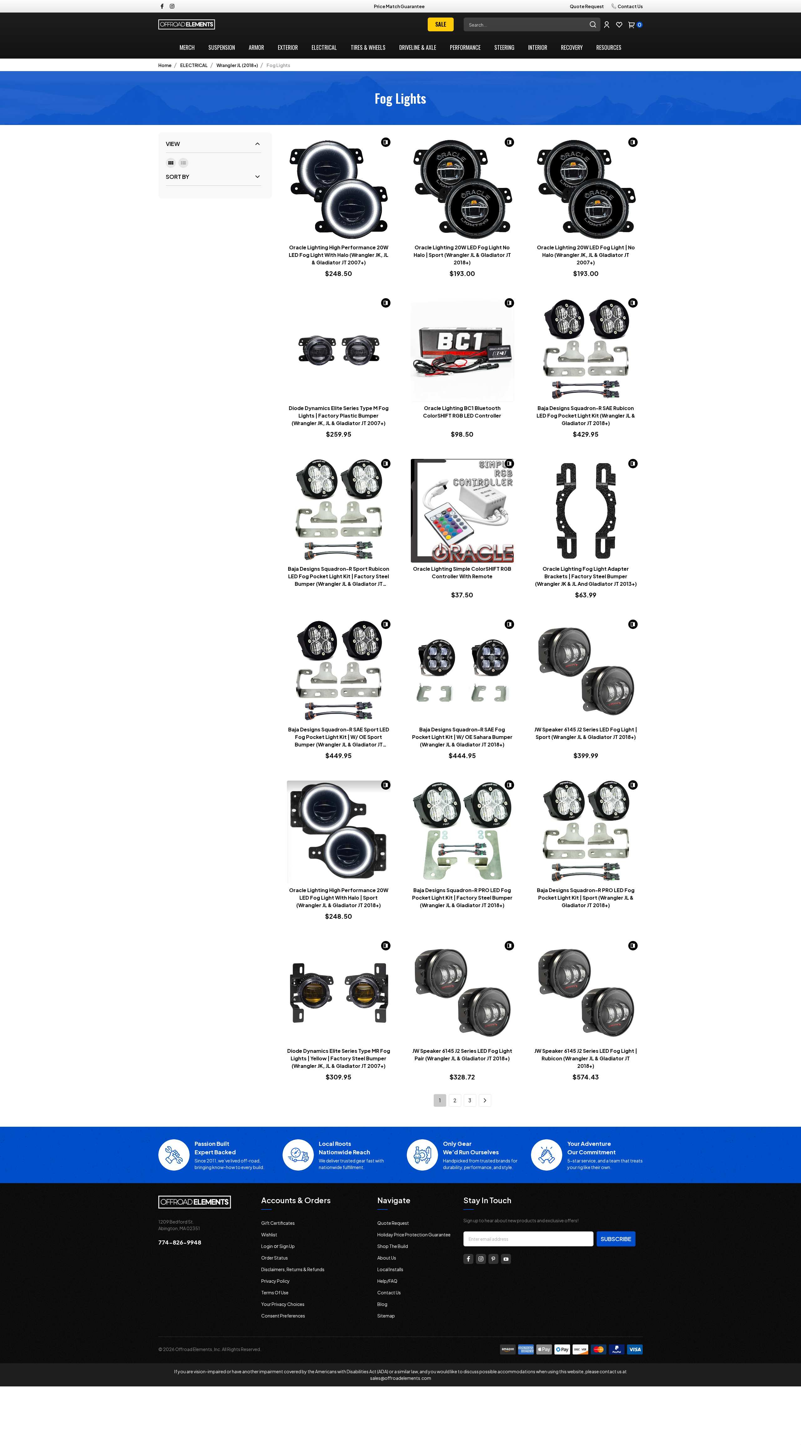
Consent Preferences (283, 1315)
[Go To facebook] (468, 1259)
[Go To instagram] (481, 1259)
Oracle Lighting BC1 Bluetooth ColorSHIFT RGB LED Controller (462, 412)
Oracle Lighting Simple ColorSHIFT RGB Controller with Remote (462, 572)
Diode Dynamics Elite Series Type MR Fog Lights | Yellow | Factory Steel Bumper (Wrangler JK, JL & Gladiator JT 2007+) (338, 1058)
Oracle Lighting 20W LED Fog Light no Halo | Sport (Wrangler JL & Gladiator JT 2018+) (462, 255)
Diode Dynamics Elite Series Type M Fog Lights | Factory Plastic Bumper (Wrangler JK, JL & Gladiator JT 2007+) (339, 415)
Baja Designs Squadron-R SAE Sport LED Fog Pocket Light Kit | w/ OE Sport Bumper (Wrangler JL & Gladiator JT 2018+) (338, 737)
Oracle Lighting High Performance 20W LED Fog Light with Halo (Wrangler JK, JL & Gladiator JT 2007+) (338, 255)
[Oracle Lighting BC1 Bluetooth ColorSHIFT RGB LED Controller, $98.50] (462, 350)
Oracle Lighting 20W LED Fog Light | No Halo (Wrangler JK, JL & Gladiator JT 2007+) (586, 255)
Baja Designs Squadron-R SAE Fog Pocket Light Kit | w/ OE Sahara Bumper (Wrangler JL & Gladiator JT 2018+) (462, 737)
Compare (385, 142)
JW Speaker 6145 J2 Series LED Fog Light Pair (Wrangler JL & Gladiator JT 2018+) (462, 1054)
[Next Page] (485, 1100)
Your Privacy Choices (282, 1304)
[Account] (606, 24)
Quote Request (587, 6)
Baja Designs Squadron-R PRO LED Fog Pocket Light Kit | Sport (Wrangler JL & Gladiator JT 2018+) (586, 897)
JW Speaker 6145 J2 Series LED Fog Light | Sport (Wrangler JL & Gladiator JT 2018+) (585, 733)
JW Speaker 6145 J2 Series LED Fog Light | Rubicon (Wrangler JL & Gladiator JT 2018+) (585, 1058)
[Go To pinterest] (493, 1259)
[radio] (171, 163)
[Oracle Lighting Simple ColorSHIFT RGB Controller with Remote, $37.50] (462, 511)
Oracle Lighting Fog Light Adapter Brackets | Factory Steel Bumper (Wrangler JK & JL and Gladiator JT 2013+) (586, 576)
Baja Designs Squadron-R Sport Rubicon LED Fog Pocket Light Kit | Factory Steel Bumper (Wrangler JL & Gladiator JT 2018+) (338, 576)
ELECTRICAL (194, 65)
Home (164, 65)
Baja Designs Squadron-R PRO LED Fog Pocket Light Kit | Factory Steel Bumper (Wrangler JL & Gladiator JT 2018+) (462, 897)
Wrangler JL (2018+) (237, 65)
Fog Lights (278, 65)
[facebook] (162, 6)
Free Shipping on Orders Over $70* (399, 6)
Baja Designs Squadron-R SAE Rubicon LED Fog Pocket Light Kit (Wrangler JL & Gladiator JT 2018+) (586, 415)
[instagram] (172, 6)
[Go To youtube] (506, 1259)
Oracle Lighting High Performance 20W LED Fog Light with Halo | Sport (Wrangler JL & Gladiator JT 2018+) (338, 897)
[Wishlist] (619, 24)
